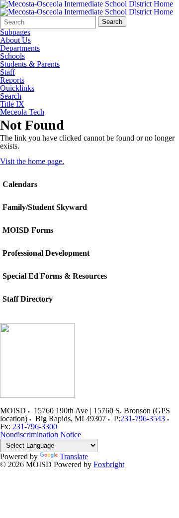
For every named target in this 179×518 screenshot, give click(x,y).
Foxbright (108, 464)
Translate (74, 456)
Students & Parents (30, 64)
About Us (15, 40)
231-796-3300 (34, 426)
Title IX (12, 104)
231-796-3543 (142, 418)
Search (112, 21)
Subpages (15, 32)
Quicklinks (17, 88)
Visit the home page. (32, 161)
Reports (12, 80)
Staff (7, 72)
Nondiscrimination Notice (40, 434)
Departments (20, 48)
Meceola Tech (22, 112)
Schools (12, 56)
